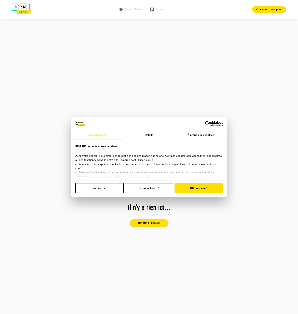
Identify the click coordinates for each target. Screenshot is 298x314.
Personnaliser (147, 187)
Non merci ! (99, 187)
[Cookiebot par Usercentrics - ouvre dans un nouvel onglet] (208, 123)
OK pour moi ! (198, 187)
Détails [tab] (149, 134)
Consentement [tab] (97, 134)
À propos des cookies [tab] (200, 134)
